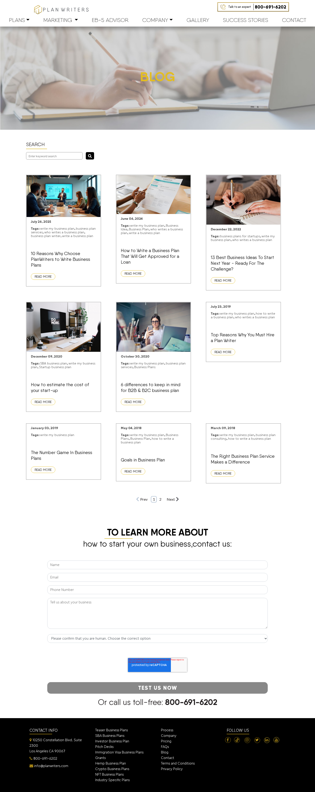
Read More (43, 276)
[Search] (90, 156)
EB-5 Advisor (110, 20)
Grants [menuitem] (100, 758)
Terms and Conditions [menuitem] (178, 763)
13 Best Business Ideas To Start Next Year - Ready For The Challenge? (242, 263)
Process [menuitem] (167, 730)
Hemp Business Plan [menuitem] (110, 763)
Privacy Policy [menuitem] (172, 769)
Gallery (198, 20)
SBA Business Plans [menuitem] (109, 735)
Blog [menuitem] (164, 752)
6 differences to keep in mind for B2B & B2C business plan (150, 387)
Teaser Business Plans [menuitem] (111, 730)
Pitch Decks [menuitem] (104, 746)
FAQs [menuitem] (165, 746)
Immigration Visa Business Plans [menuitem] (119, 752)
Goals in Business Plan (143, 460)
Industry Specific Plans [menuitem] (112, 780)
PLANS (17, 20)
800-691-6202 (257, 7)
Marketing (57, 20)
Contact (294, 20)
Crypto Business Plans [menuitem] (112, 769)
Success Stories (245, 20)
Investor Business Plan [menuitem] (112, 741)
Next (171, 499)
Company (155, 20)
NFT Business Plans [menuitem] (109, 774)
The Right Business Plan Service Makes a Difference (243, 459)
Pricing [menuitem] (166, 741)
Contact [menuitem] (167, 758)
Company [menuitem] (168, 735)
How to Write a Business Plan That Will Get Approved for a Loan (150, 256)
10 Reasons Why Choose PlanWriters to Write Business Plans (60, 259)
